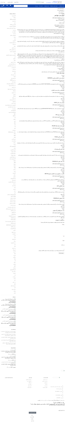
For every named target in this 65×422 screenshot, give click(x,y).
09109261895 (38, 2)
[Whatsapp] (63, 407)
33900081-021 (54, 2)
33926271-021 (48, 2)
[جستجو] (15, 6)
